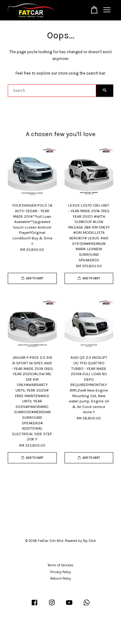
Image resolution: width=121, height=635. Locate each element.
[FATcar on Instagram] (51, 606)
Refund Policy (60, 579)
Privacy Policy (60, 572)
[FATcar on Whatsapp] (86, 606)
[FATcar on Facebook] (34, 606)
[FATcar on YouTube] (69, 606)
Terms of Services (60, 565)
